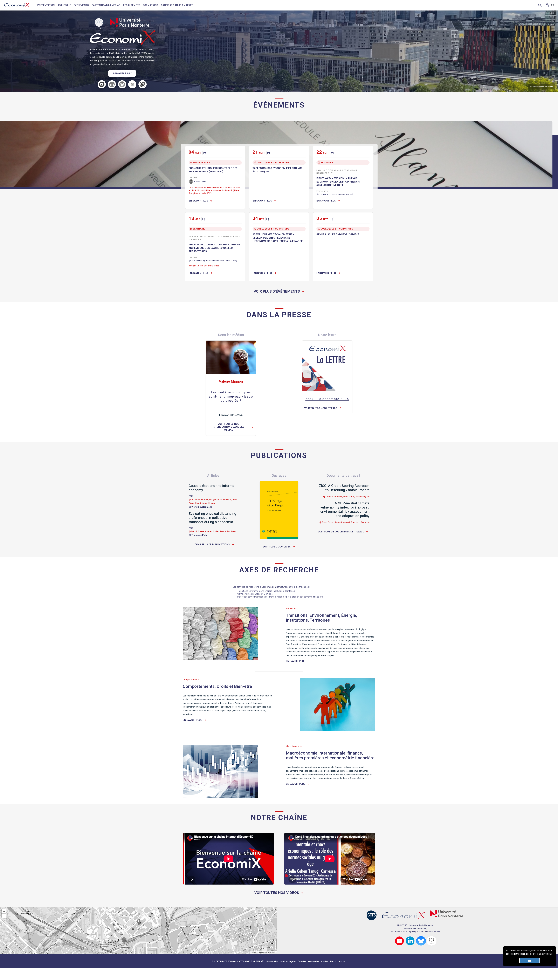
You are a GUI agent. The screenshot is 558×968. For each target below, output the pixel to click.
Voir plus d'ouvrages (279, 546)
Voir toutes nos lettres (323, 408)
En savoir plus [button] (545, 954)
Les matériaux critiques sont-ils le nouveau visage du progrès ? (231, 396)
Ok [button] (529, 960)
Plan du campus (337, 961)
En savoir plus (201, 201)
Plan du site (272, 961)
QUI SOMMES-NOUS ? (122, 73)
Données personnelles (308, 961)
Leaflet (254, 952)
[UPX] (129, 22)
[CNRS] (99, 22)
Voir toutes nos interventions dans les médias (233, 426)
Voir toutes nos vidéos (279, 893)
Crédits (324, 961)
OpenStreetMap (268, 952)
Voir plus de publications (214, 544)
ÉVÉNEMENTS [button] (81, 5)
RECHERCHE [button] (64, 5)
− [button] (4, 915)
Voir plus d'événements (279, 291)
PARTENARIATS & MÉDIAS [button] (106, 5)
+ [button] (4, 911)
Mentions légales (288, 961)
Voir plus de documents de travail (343, 531)
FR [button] (552, 5)
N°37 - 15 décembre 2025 (327, 399)
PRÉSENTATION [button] (46, 5)
